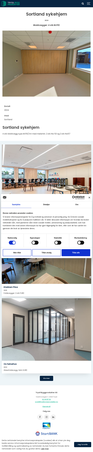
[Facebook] (40, 417)
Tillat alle (76, 253)
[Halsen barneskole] (46, 175)
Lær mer (45, 449)
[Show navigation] (88, 3)
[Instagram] (46, 417)
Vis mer (46, 378)
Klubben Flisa (11, 287)
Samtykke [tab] (16, 204)
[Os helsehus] (46, 329)
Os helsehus (10, 364)
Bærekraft (46, 406)
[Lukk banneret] (89, 197)
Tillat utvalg (46, 253)
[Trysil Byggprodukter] (11, 3)
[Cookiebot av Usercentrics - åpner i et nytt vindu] (74, 197)
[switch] (35, 243)
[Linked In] (53, 417)
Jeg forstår (83, 444)
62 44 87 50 (46, 399)
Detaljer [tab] (46, 204)
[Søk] (82, 3)
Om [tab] (76, 204)
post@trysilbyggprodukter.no (46, 402)
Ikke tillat (17, 253)
